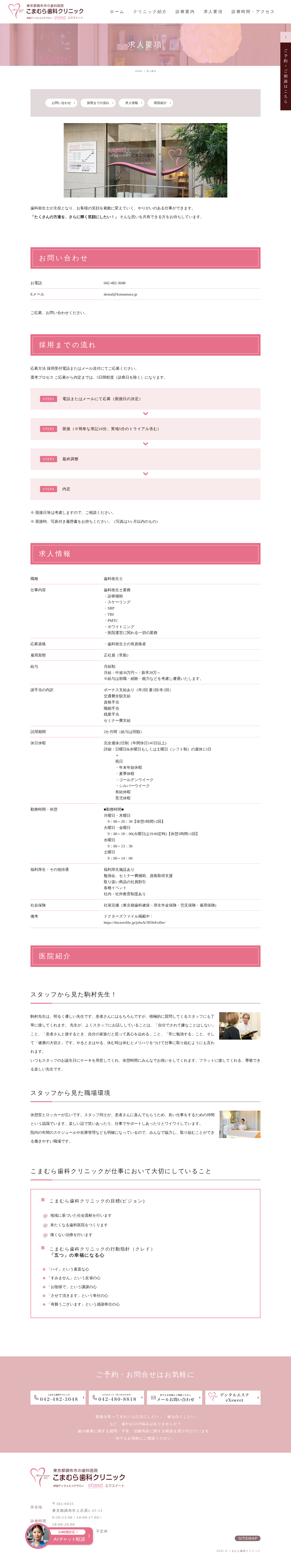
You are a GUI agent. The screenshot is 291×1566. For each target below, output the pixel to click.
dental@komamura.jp (120, 294)
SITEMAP (248, 1538)
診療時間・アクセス (253, 11)
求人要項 (213, 11)
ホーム (117, 11)
